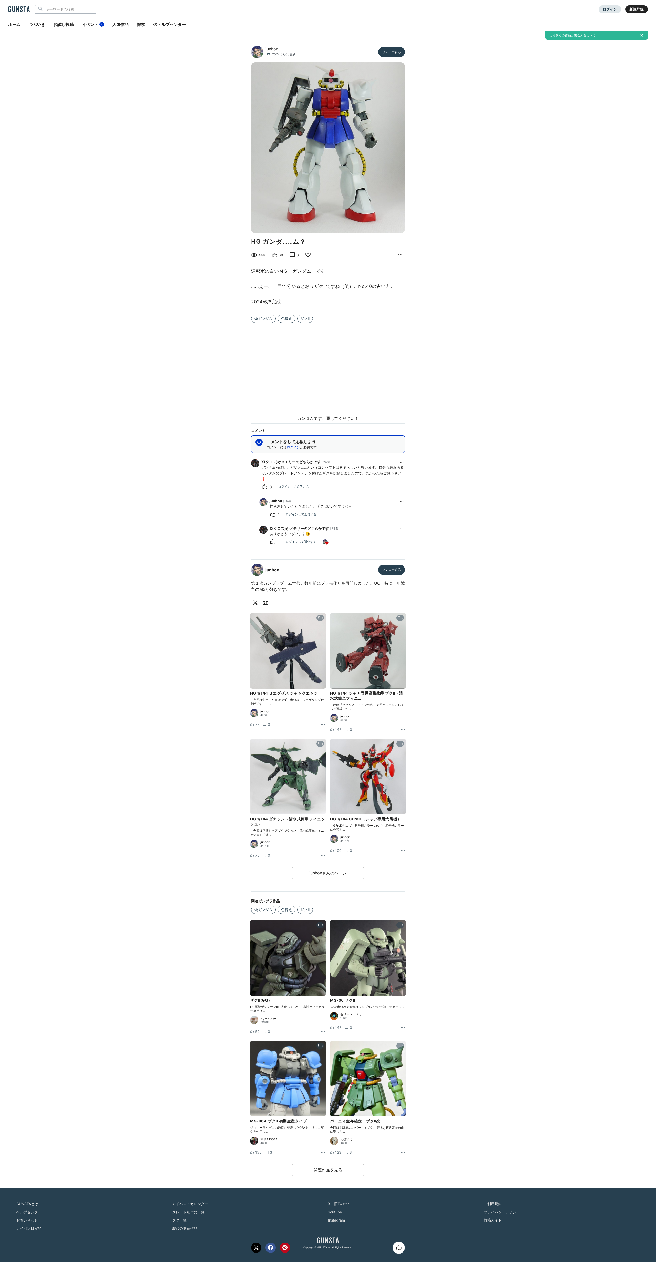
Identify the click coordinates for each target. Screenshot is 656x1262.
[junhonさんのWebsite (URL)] (266, 602)
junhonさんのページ (328, 872)
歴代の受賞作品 (184, 1228)
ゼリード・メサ (351, 1014)
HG (267, 54)
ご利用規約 (493, 1204)
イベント (92, 24)
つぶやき (37, 24)
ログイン (610, 9)
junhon (271, 48)
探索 (141, 24)
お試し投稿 (63, 24)
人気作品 (120, 24)
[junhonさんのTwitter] (256, 602)
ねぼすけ (346, 1139)
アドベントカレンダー (190, 1204)
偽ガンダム (263, 318)
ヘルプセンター (171, 24)
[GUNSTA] (19, 9)
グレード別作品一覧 (188, 1212)
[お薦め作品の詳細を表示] (400, 255)
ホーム (14, 24)
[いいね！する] (399, 1248)
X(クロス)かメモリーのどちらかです (291, 462)
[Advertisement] (328, 365)
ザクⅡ (305, 318)
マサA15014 (269, 1139)
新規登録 (636, 9)
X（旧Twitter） (340, 1204)
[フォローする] (391, 52)
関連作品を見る (328, 1169)
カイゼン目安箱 (29, 1228)
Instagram (336, 1220)
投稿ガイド (493, 1220)
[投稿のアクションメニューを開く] (323, 724)
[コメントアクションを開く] (402, 462)
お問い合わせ (27, 1220)
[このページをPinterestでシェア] (285, 1248)
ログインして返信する (293, 487)
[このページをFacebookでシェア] (270, 1248)
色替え (286, 318)
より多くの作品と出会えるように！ (574, 35)
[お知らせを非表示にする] (642, 35)
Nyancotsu (268, 1018)
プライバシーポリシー (502, 1212)
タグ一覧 (179, 1220)
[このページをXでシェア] (256, 1248)
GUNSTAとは (27, 1204)
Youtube (335, 1212)
